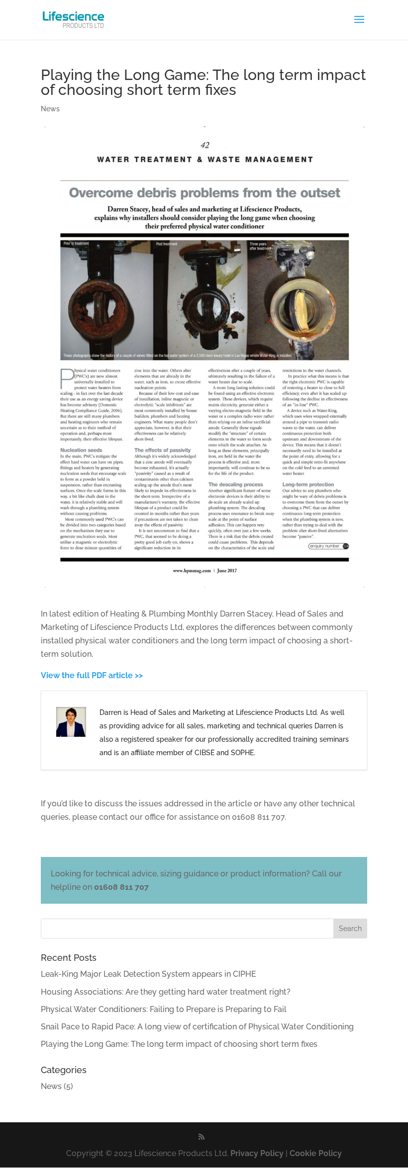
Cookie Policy (316, 1153)
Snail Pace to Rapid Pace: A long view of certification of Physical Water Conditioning (197, 1026)
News (50, 109)
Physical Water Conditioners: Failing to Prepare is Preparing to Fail (164, 1009)
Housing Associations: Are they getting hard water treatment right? (166, 992)
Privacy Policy (257, 1153)
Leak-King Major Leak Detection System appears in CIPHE (148, 974)
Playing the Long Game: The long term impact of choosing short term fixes (179, 1044)
